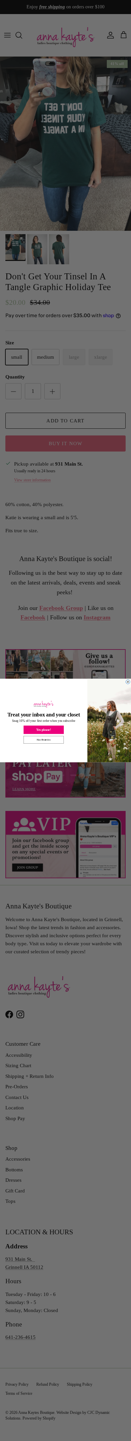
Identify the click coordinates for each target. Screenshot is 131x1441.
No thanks (43, 740)
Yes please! (43, 730)
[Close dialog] (128, 682)
